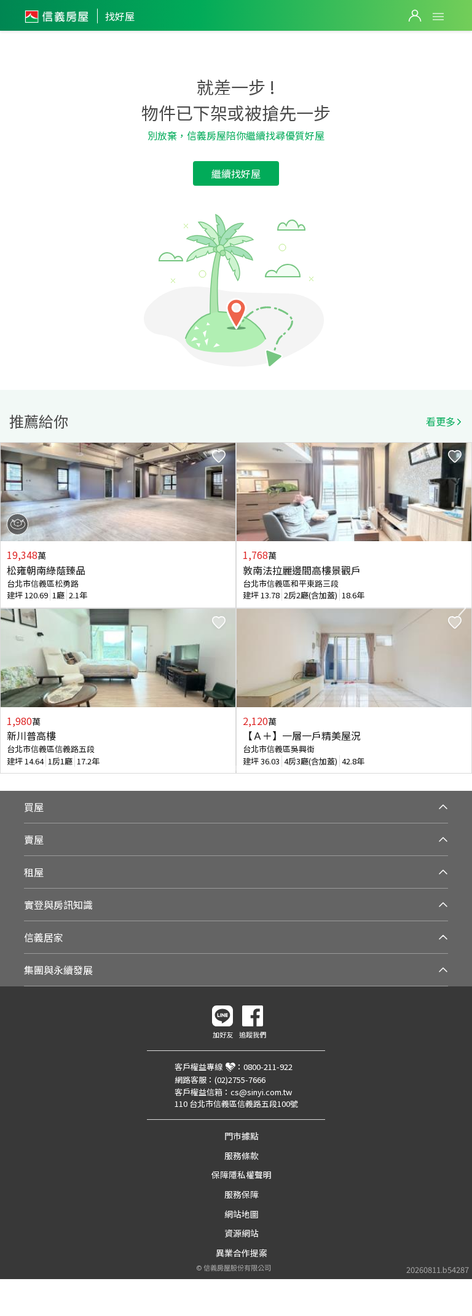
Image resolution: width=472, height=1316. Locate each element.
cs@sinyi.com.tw (261, 1092)
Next (462, 608)
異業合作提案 (241, 1253)
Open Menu (438, 16)
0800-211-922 (268, 1066)
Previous (10, 608)
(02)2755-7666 (240, 1079)
